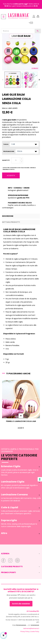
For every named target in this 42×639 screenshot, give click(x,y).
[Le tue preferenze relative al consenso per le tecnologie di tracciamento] (40, 479)
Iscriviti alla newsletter (21, 603)
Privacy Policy (24, 631)
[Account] (34, 16)
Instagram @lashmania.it (18, 190)
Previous (3, 80)
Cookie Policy (34, 631)
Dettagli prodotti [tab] (11, 222)
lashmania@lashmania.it (31, 628)
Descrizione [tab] (7, 216)
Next (39, 80)
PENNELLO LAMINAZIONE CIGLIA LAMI (21, 421)
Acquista (11, 175)
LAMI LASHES (13, 108)
